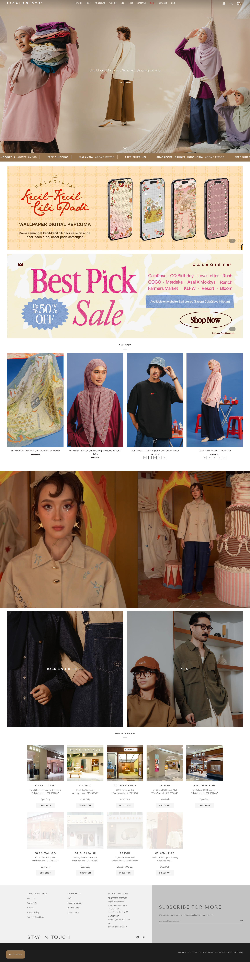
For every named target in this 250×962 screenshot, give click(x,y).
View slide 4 (229, 143)
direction (45, 805)
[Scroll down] (125, 148)
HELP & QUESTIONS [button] (118, 893)
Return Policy (73, 912)
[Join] (240, 920)
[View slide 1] (125, 208)
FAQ (69, 898)
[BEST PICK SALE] (125, 296)
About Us (31, 898)
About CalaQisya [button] (37, 893)
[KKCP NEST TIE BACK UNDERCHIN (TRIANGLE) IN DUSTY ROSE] (95, 400)
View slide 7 (239, 143)
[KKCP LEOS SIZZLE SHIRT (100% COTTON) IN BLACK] (155, 400)
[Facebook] (137, 937)
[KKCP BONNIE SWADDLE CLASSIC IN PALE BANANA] (35, 400)
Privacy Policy (33, 912)
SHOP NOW (125, 82)
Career (30, 907)
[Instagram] (143, 937)
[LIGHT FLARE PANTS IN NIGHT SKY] (214, 400)
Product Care (73, 907)
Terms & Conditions (35, 916)
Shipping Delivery (75, 902)
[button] (113, 3)
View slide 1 (219, 143)
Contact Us (32, 902)
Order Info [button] (74, 893)
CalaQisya (186, 952)
